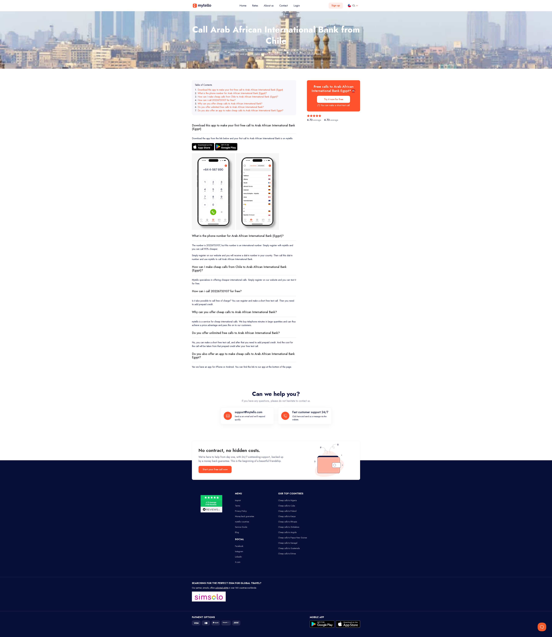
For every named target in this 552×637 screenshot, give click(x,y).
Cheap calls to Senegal (287, 543)
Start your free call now (215, 469)
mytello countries (242, 521)
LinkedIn (238, 556)
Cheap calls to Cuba (286, 505)
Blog (237, 532)
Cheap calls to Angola (287, 532)
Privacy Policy (241, 511)
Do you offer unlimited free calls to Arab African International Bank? (231, 107)
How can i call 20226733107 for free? (217, 100)
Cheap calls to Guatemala (289, 548)
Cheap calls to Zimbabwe (288, 527)
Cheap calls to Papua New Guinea (292, 537)
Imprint (238, 500)
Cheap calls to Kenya (287, 516)
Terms (237, 505)
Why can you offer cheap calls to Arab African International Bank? (230, 103)
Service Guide (241, 527)
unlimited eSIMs (221, 587)
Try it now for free (333, 99)
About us (269, 5)
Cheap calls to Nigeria (287, 500)
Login (297, 5)
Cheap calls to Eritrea (287, 553)
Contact (283, 5)
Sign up (335, 5)
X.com (237, 562)
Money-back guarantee (244, 516)
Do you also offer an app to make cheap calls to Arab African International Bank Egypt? (240, 110)
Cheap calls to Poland (287, 511)
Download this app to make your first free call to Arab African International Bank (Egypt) (240, 89)
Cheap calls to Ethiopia (287, 521)
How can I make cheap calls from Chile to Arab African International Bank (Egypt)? (238, 96)
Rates (255, 5)
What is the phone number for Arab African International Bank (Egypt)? (232, 93)
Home (244, 5)
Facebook (239, 546)
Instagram (239, 551)
